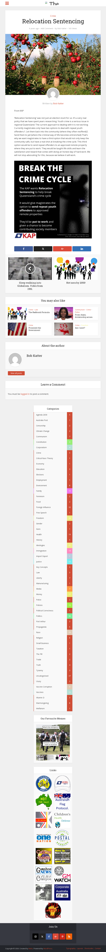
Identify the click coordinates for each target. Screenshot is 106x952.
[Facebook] (49, 936)
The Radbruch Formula (39, 312)
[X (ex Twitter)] (42, 936)
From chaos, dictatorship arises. (84, 316)
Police (77, 312)
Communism (80, 309)
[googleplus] (56, 936)
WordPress (47, 948)
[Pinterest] (62, 936)
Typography (71, 948)
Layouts (80, 948)
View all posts (16, 373)
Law (36, 309)
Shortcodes (88, 948)
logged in (25, 394)
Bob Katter (62, 28)
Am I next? (80, 328)
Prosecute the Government (35, 329)
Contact (98, 948)
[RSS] (69, 936)
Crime (53, 16)
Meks (31, 948)
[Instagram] (35, 936)
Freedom (84, 325)
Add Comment (47, 28)
